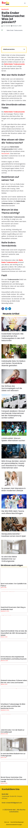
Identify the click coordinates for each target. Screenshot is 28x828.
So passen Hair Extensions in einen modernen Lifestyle (13, 489)
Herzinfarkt (5, 154)
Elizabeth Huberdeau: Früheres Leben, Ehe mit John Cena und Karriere (14, 681)
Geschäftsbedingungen (17, 822)
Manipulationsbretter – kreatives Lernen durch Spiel (13, 535)
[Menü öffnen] (24, 3)
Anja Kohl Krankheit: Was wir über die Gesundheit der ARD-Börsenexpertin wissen (14, 633)
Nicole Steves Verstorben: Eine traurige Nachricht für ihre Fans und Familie (13, 779)
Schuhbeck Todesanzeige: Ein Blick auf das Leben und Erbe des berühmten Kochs (13, 706)
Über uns (6, 822)
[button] (24, 49)
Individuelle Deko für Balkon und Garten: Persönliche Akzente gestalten (13, 363)
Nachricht (5, 9)
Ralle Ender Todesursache (14, 64)
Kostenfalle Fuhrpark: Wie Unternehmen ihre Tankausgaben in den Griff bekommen (12, 337)
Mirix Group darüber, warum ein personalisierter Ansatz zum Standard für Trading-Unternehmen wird (13, 464)
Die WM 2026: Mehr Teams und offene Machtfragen (12, 512)
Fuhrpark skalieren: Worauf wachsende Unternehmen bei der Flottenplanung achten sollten (13, 414)
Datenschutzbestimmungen (14, 824)
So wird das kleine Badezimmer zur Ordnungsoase (9, 558)
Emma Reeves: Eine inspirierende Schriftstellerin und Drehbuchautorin (14, 658)
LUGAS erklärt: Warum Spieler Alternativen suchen (13, 439)
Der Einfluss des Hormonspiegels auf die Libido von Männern (11, 388)
